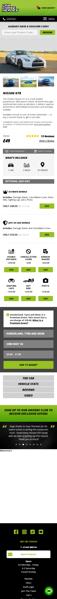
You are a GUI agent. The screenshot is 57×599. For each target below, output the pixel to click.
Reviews (28, 578)
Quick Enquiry (28, 554)
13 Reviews (47, 136)
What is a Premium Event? (26, 321)
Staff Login (28, 587)
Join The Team (28, 591)
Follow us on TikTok (32, 532)
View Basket (46, 7)
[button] (16, 444)
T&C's (28, 595)
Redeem (47, 32)
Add (47, 206)
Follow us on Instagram (24, 532)
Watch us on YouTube (41, 532)
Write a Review (46, 141)
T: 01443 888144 (28, 547)
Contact (11, 18)
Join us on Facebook (16, 532)
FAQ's (28, 582)
